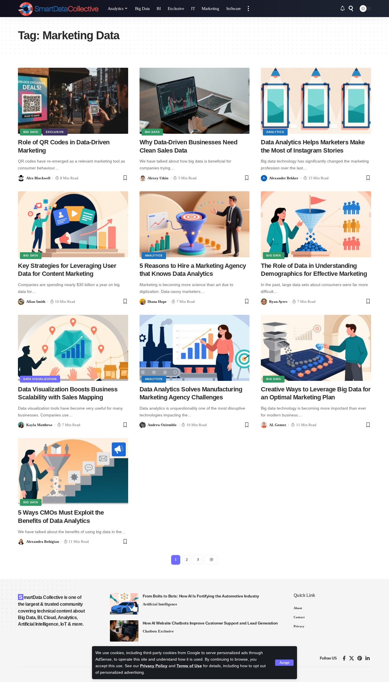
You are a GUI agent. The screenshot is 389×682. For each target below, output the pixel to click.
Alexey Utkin (158, 178)
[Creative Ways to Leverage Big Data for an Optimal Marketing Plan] (316, 348)
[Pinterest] (359, 658)
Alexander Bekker (283, 178)
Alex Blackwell (38, 178)
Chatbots (150, 631)
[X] (351, 658)
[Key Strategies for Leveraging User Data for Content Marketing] (73, 224)
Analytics (275, 131)
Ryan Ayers (278, 301)
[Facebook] (344, 658)
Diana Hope (157, 301)
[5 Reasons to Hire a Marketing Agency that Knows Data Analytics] (195, 224)
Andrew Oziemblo (162, 425)
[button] (284, 663)
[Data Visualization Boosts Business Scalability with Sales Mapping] (73, 348)
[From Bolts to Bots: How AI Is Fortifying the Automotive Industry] (124, 604)
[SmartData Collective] (58, 8)
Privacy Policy (153, 666)
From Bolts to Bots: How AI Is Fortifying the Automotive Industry (201, 596)
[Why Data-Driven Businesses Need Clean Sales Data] (195, 101)
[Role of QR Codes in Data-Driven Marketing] (73, 101)
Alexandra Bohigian (42, 541)
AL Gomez (277, 425)
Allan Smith (35, 301)
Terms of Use (189, 666)
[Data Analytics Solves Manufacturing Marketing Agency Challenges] (195, 348)
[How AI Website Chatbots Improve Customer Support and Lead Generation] (124, 631)
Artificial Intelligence (160, 604)
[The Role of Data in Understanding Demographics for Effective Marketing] (316, 224)
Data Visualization (40, 379)
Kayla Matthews (39, 425)
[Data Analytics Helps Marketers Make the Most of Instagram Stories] (316, 101)
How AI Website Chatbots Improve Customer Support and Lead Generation (210, 623)
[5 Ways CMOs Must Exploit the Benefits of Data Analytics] (73, 471)
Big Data (30, 131)
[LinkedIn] (367, 658)
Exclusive (55, 131)
